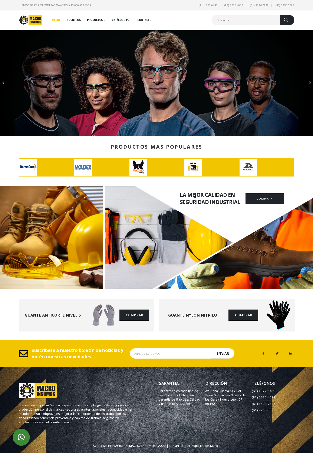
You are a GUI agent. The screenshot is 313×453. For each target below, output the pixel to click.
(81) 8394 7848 (259, 5)
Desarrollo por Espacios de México (194, 445)
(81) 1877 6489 (208, 5)
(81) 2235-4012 (263, 397)
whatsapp (21, 437)
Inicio (56, 20)
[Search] (287, 20)
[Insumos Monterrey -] (30, 20)
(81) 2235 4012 (233, 5)
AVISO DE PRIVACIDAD (110, 445)
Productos (95, 20)
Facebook (263, 353)
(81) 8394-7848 (263, 403)
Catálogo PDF (121, 20)
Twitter (277, 353)
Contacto (144, 20)
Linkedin (290, 353)
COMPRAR (265, 198)
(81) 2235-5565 (263, 410)
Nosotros (73, 20)
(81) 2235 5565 (285, 5)
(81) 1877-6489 (263, 391)
